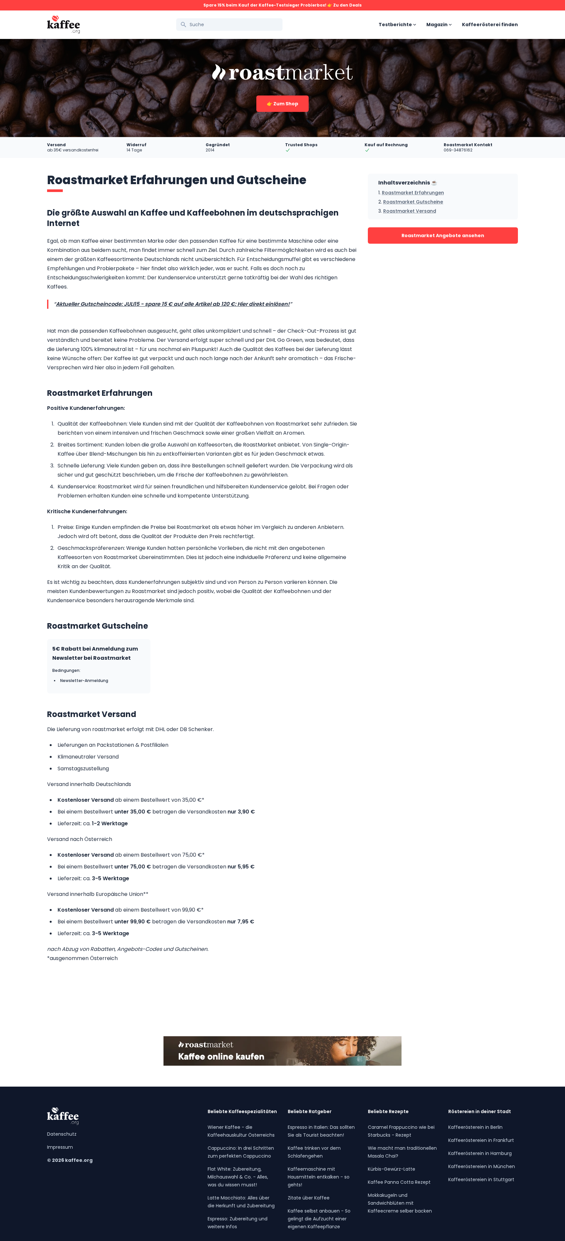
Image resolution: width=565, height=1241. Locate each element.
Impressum (60, 1147)
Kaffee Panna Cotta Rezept (399, 1182)
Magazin (437, 24)
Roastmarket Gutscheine (413, 202)
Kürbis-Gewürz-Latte (391, 1169)
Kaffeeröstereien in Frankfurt (481, 1140)
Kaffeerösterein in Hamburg (480, 1153)
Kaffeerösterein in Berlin (475, 1127)
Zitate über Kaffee (309, 1198)
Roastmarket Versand (409, 211)
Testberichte (395, 24)
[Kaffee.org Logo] (63, 25)
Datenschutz (62, 1134)
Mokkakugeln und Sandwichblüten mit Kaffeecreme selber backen (400, 1203)
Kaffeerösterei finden (490, 24)
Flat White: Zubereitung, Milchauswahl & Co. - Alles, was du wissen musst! (238, 1177)
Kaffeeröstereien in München (481, 1166)
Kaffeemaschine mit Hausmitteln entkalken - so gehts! (319, 1177)
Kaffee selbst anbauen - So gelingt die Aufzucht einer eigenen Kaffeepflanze (319, 1219)
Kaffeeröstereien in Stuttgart (481, 1179)
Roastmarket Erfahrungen (413, 192)
